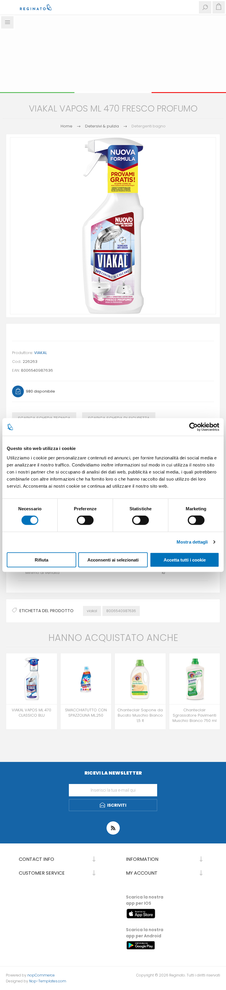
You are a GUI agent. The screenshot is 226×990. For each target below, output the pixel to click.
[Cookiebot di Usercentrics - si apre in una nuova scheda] (193, 427)
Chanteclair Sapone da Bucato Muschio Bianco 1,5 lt (140, 715)
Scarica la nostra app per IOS (144, 900)
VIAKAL (40, 353)
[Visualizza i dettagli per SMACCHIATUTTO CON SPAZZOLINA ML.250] (86, 678)
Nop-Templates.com (47, 981)
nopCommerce (41, 975)
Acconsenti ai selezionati (113, 559)
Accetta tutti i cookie (185, 559)
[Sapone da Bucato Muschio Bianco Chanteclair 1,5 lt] (140, 678)
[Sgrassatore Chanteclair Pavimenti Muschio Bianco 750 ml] (194, 678)
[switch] (85, 520)
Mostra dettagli (192, 541)
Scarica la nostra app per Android (144, 933)
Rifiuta (41, 559)
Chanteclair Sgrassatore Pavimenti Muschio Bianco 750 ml (194, 715)
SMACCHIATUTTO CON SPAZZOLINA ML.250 (86, 712)
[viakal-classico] (31, 678)
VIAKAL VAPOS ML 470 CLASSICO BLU (31, 712)
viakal (92, 610)
